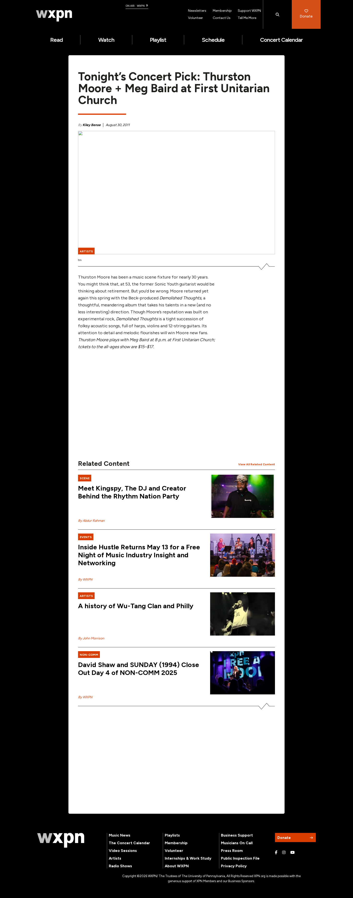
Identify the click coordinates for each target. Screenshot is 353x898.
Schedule (213, 39)
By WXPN (85, 579)
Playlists (172, 835)
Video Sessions (123, 850)
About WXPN (177, 866)
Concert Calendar (281, 39)
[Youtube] (292, 852)
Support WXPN (249, 11)
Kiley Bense (92, 125)
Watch (106, 39)
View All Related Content (256, 464)
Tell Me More (247, 18)
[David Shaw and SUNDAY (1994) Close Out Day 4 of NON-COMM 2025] (242, 672)
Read (56, 39)
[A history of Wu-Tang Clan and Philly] (242, 614)
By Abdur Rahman (91, 521)
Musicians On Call (237, 843)
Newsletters (197, 11)
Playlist (158, 39)
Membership (222, 11)
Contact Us (222, 18)
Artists (115, 858)
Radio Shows (120, 866)
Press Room (232, 850)
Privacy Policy (234, 866)
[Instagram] (284, 852)
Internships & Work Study (188, 858)
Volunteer (195, 18)
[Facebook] (276, 852)
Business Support (237, 835)
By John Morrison (91, 638)
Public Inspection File (240, 858)
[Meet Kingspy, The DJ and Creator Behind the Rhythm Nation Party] (242, 496)
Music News (119, 835)
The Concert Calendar (129, 843)
